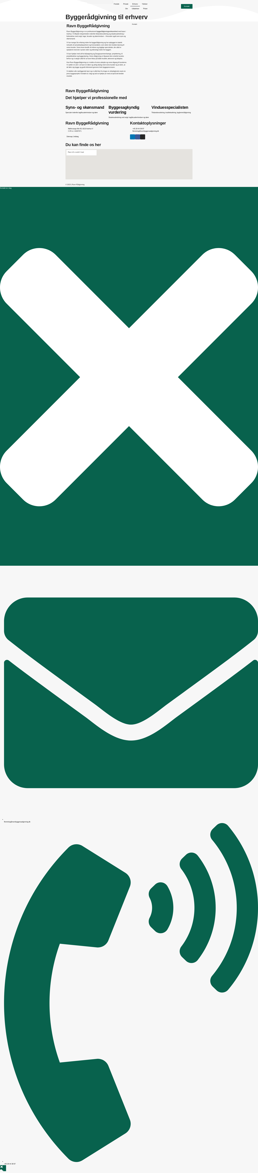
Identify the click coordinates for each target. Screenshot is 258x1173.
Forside (116, 4)
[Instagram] (142, 136)
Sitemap (69, 136)
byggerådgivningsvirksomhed (107, 31)
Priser (145, 8)
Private (125, 4)
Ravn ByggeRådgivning (87, 123)
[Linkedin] (132, 136)
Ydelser (144, 4)
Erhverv (135, 4)
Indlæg (76, 136)
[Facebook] (137, 136)
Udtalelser (135, 8)
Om (126, 8)
